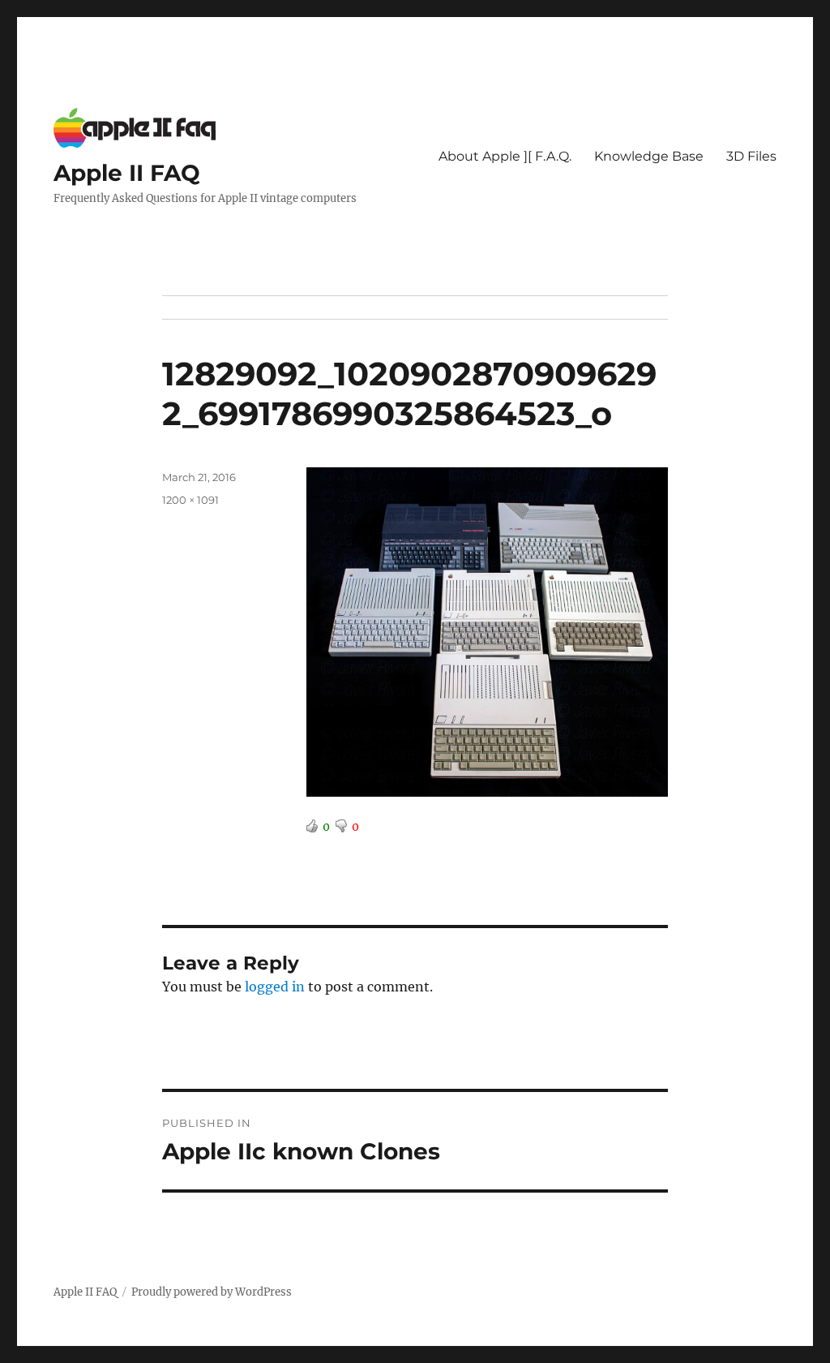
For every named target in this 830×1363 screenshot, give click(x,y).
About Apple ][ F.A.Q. (505, 156)
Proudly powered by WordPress (211, 1292)
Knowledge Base (649, 156)
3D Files (751, 156)
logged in (275, 986)
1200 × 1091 (190, 499)
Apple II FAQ (126, 173)
